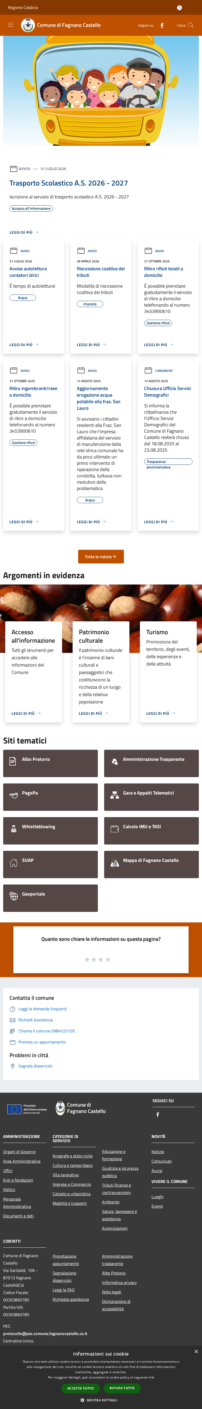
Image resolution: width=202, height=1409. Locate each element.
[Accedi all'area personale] (179, 8)
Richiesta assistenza (71, 1299)
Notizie (158, 1151)
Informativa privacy (119, 1282)
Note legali (111, 1292)
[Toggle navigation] (10, 25)
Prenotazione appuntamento (66, 1260)
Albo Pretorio (113, 1273)
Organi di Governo (19, 1151)
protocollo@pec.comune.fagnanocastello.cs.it (45, 1333)
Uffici (7, 1170)
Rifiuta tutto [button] (122, 1388)
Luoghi (158, 1196)
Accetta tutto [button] (80, 1388)
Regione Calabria (23, 7)
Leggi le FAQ (64, 1290)
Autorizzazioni (115, 1228)
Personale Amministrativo (17, 1203)
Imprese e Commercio (72, 1184)
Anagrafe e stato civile (73, 1156)
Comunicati (164, 370)
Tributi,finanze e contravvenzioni (116, 1189)
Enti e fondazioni (18, 1180)
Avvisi (25, 168)
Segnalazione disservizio (64, 1276)
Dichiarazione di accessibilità (116, 1305)
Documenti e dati (18, 1216)
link (151, 1377)
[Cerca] (191, 25)
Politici (9, 1189)
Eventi (157, 1206)
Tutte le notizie (98, 556)
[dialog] (101, 1377)
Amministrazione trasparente (117, 1260)
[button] (100, 1400)
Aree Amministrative (22, 1161)
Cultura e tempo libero (73, 1165)
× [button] (196, 1352)
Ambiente (110, 1202)
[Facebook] (160, 25)
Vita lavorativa (66, 1175)
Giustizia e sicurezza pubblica (120, 1172)
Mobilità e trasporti (70, 1203)
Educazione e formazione (113, 1155)
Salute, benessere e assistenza (119, 1215)
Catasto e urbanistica (71, 1194)
